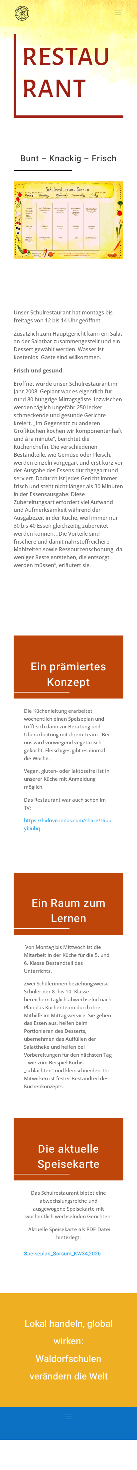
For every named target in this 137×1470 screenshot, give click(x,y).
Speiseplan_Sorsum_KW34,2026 (62, 1254)
